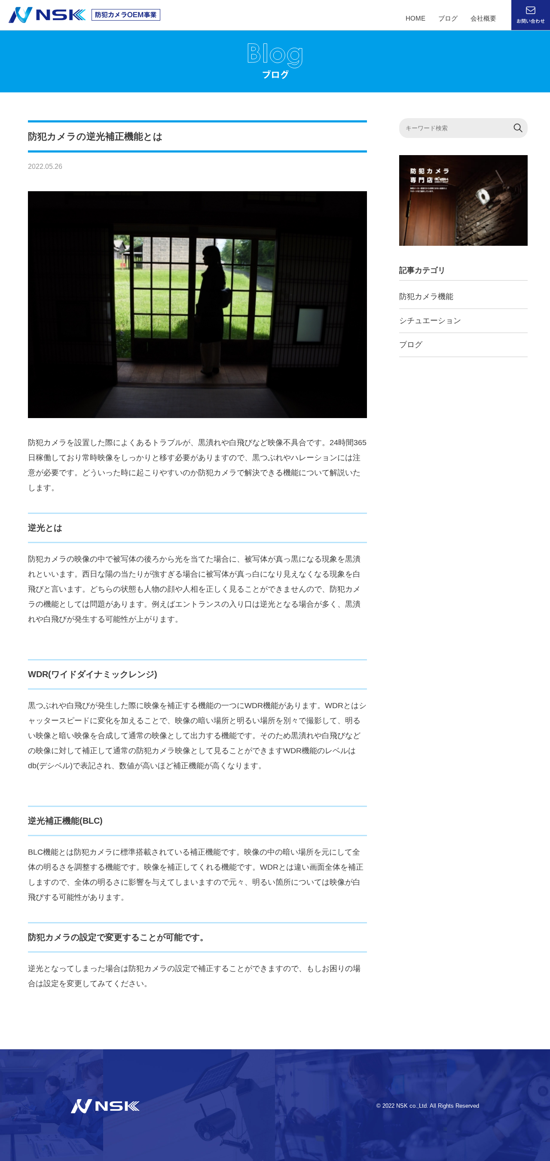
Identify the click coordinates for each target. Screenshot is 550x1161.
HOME (415, 18)
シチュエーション (430, 320)
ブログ (448, 18)
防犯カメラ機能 (426, 296)
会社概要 (483, 18)
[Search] (518, 127)
